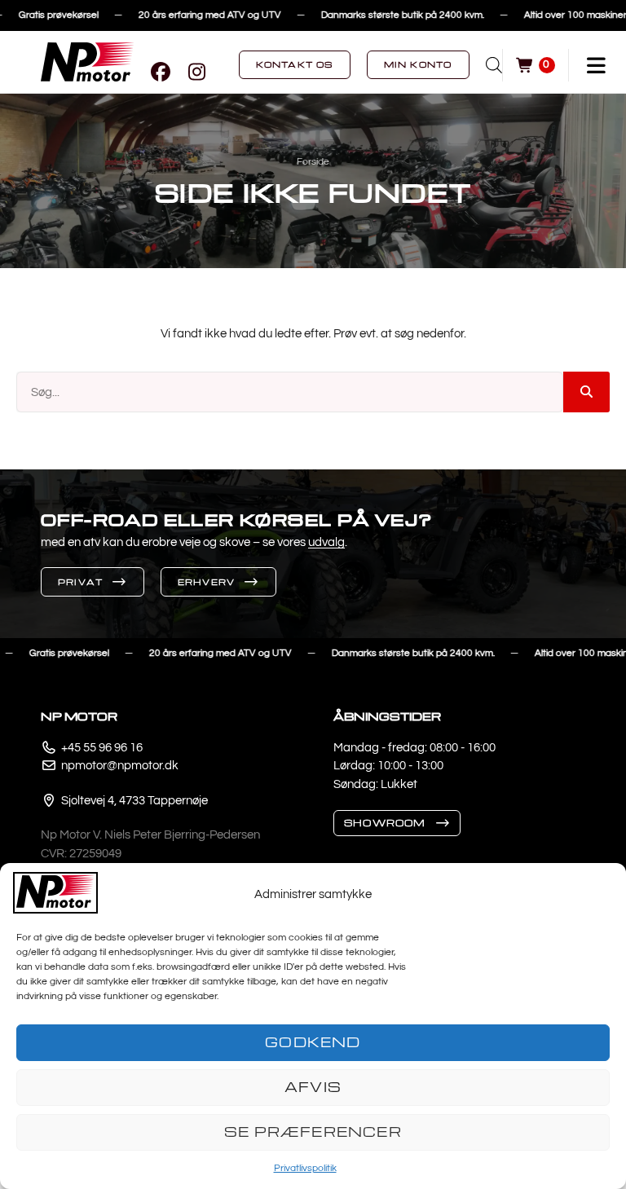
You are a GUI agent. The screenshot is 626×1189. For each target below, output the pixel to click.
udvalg (326, 542)
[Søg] (586, 392)
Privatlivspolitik (305, 1168)
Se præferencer (313, 1131)
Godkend (312, 1041)
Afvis (313, 1086)
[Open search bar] (494, 65)
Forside (313, 161)
